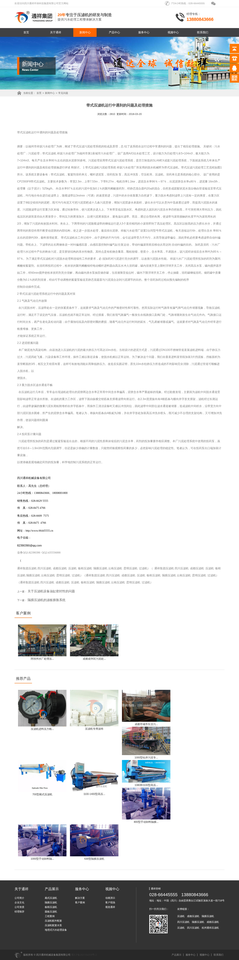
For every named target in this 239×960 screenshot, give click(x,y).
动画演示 (110, 897)
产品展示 (176, 954)
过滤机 (143, 568)
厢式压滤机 (51, 897)
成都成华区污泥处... (94, 658)
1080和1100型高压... (146, 785)
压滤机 (27, 132)
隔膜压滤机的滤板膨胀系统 (46, 600)
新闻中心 (85, 32)
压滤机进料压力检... (42, 728)
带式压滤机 (49, 153)
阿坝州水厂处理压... (42, 658)
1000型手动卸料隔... (42, 858)
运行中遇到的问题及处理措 (48, 132)
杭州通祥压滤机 (210, 927)
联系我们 (202, 32)
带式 (20, 132)
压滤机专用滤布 (94, 728)
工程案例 (50, 916)
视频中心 (173, 32)
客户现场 (110, 902)
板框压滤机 (85, 568)
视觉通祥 (110, 907)
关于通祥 (55, 32)
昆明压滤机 (131, 568)
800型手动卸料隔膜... (146, 821)
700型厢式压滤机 (42, 794)
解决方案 (80, 897)
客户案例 (80, 902)
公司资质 (19, 907)
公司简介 (19, 897)
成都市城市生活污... (146, 724)
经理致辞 (19, 911)
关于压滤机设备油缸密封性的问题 (51, 591)
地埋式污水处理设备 (56, 929)
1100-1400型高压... (94, 793)
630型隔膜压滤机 (94, 858)
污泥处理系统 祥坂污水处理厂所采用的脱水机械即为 (131, 167)
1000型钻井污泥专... (146, 757)
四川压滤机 (44, 568)
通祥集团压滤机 (27, 568)
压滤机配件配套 (53, 920)
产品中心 (114, 32)
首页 (26, 32)
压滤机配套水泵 (53, 925)
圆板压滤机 (51, 911)
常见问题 (63, 93)
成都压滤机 (60, 568)
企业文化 (19, 902)
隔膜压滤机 (100, 568)
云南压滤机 (115, 568)
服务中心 (143, 32)
